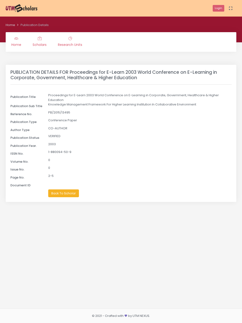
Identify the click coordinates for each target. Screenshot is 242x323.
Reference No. (21, 114)
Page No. (17, 177)
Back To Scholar (63, 193)
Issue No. (17, 169)
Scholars (40, 44)
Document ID (20, 185)
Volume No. (19, 161)
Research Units (70, 44)
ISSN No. (16, 153)
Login (218, 8)
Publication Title (23, 97)
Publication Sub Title (26, 106)
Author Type (20, 130)
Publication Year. (23, 146)
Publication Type (23, 122)
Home (10, 25)
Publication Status (24, 137)
